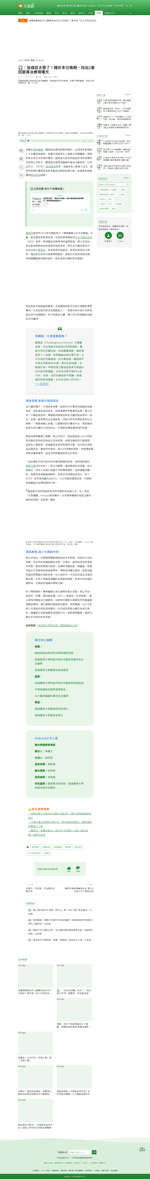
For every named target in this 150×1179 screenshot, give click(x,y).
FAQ (43, 1170)
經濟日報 (72, 6)
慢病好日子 (110, 12)
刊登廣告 (36, 1170)
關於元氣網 (48, 1163)
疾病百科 (77, 1163)
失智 (91, 12)
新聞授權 (55, 1170)
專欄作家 (102, 1163)
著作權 (71, 1170)
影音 (64, 12)
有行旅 (102, 6)
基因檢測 (36, 175)
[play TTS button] (29, 141)
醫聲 (99, 12)
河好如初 (83, 6)
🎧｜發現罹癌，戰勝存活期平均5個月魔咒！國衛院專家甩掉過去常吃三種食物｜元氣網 (60, 921)
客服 (47, 1170)
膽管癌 (41, 250)
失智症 (122, 194)
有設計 (93, 6)
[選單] (130, 6)
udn (20, 60)
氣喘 (114, 208)
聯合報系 (89, 1170)
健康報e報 (62, 1152)
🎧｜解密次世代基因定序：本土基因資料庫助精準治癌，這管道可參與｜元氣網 (60, 931)
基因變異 (51, 166)
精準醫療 (38, 149)
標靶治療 (31, 465)
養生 (28, 12)
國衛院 (29, 233)
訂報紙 (97, 1170)
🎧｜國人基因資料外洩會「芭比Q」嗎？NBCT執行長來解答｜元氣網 (60, 911)
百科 (56, 12)
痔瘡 (123, 189)
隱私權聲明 (79, 1170)
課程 (72, 12)
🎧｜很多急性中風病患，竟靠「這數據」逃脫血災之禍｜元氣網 (59, 939)
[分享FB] (21, 150)
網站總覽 (114, 1170)
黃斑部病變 (104, 208)
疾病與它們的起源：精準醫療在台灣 (57, 625)
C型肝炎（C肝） (106, 204)
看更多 (128, 94)
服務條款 (64, 1170)
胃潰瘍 (119, 204)
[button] (130, 13)
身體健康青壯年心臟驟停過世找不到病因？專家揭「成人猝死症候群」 (63, 20)
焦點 (20, 12)
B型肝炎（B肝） (106, 199)
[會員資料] (126, 6)
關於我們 (105, 1170)
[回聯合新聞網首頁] (20, 6)
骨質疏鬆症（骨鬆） (107, 194)
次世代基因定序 (83, 237)
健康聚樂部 (59, 1163)
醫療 (49, 12)
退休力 (81, 12)
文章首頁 (93, 1163)
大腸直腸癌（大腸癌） (108, 189)
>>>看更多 (42, 384)
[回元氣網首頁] (29, 5)
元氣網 (26, 60)
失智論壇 (38, 12)
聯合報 (62, 6)
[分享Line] (21, 159)
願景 (110, 6)
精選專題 (68, 1163)
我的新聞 (119, 6)
